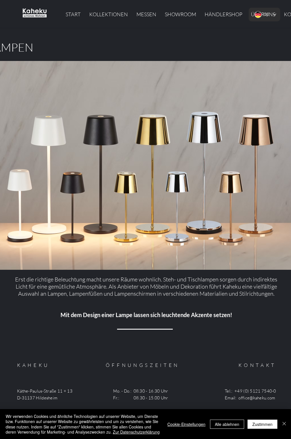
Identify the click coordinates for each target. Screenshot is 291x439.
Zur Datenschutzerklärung (136, 432)
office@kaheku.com (256, 398)
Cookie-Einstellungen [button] (186, 424)
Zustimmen (262, 424)
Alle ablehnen (227, 424)
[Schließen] (284, 424)
